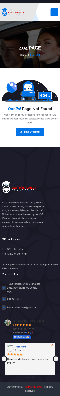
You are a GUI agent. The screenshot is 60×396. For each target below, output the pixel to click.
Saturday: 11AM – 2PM (15, 254)
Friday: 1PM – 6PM (13, 249)
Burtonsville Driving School (28, 320)
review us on (20, 337)
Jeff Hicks (20, 346)
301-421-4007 (14, 299)
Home (23, 55)
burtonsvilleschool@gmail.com (22, 307)
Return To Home (32, 132)
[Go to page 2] (30, 377)
